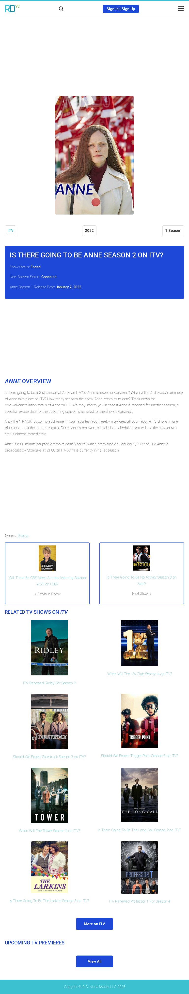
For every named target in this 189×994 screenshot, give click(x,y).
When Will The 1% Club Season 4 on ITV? (139, 674)
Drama (22, 535)
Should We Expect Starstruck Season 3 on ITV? (49, 757)
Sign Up (128, 9)
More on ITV (94, 924)
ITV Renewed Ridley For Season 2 (49, 683)
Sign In (113, 9)
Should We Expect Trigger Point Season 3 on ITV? (139, 756)
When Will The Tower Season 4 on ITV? (49, 831)
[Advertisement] (94, 53)
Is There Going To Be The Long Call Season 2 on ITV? (139, 830)
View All (94, 961)
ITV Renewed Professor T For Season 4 (139, 901)
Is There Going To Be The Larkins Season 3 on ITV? (49, 901)
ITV (11, 230)
